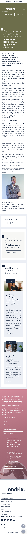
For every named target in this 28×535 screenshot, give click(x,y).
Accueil (3, 25)
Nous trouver (9, 14)
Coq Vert (17, 101)
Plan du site (4, 514)
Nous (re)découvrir (6, 501)
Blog (2, 509)
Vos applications (18, 1)
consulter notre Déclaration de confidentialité (13, 461)
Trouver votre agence (10, 528)
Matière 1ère (8, 496)
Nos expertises (5, 504)
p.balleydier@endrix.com (9, 208)
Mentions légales (13, 532)
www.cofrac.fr (5, 172)
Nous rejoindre (5, 506)
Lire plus (8, 333)
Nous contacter (19, 14)
